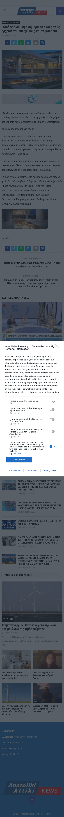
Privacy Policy (49, 470)
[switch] (52, 409)
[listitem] (32, 402)
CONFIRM (19, 459)
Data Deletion (14, 470)
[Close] (58, 347)
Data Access (32, 470)
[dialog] (32, 408)
